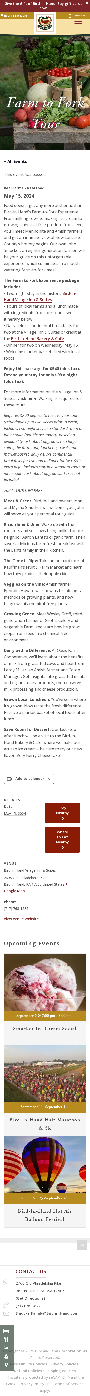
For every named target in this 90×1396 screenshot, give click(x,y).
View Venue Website (21, 918)
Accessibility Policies (28, 1363)
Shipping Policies (61, 1370)
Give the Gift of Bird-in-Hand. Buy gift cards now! (43, 5)
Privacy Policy (32, 1383)
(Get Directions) (30, 1298)
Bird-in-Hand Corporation (58, 1350)
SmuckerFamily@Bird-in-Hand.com (47, 1313)
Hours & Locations (16, 15)
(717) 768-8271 (79, 15)
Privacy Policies (64, 1363)
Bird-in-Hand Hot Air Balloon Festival (45, 1215)
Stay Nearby (62, 810)
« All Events (15, 161)
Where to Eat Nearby (62, 837)
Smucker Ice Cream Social (45, 1029)
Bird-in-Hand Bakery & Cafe (37, 338)
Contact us (31, 1271)
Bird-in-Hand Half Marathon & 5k (45, 1124)
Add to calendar (30, 778)
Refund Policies (28, 1370)
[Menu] (78, 21)
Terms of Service (68, 1383)
